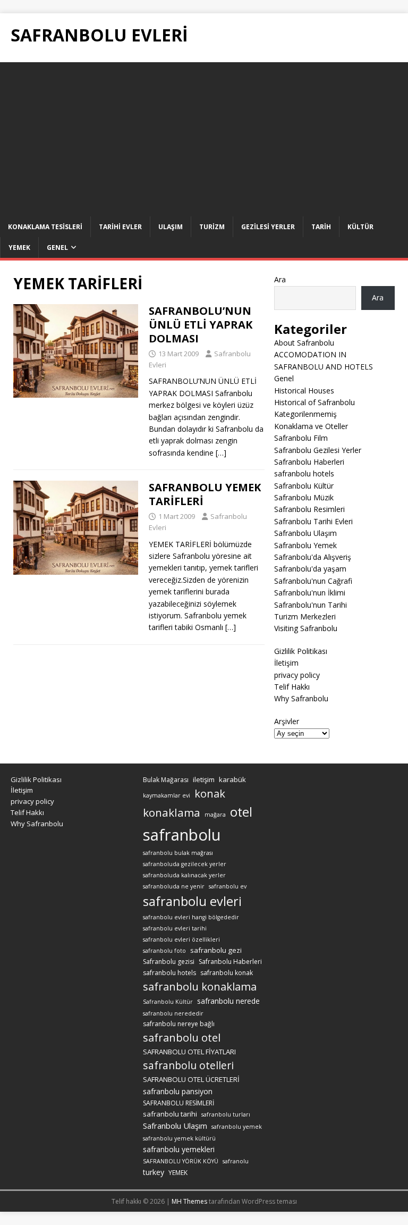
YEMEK (178, 1172)
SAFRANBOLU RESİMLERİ (178, 1102)
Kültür (360, 226)
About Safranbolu (304, 343)
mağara (215, 814)
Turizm (212, 226)
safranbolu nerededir (173, 1013)
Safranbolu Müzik (304, 497)
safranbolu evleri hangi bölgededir (191, 917)
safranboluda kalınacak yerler (184, 875)
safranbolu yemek (236, 1126)
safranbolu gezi (216, 950)
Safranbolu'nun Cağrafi (313, 581)
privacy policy (297, 675)
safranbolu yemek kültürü (179, 1138)
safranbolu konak (226, 972)
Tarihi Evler (120, 226)
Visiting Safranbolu (305, 628)
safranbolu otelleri (188, 1065)
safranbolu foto (164, 950)
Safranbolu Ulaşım (305, 533)
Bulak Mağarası (166, 779)
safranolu (236, 1161)
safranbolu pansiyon (177, 1091)
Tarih (321, 226)
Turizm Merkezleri (305, 616)
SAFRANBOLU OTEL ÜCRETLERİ (191, 1079)
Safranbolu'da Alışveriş (312, 557)
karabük (232, 779)
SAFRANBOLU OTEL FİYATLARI (189, 1051)
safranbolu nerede (228, 1001)
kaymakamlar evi (166, 795)
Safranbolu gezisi (168, 961)
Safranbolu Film (301, 438)
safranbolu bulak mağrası (178, 853)
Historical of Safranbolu (314, 402)
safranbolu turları (225, 1114)
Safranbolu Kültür (304, 486)
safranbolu (182, 834)
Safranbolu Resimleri (309, 509)
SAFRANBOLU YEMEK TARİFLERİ (205, 494)
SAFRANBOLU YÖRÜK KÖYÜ (180, 1161)
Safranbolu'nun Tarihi (310, 605)
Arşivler (286, 721)
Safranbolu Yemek (305, 545)
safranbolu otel (181, 1037)
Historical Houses (304, 390)
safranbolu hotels (304, 473)
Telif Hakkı (292, 687)
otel (241, 811)
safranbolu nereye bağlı (179, 1023)
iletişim (204, 779)
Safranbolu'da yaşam (310, 569)
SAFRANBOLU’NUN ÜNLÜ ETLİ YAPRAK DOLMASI (200, 325)
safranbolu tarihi (170, 1114)
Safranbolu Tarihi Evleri (313, 521)
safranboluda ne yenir (174, 886)
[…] (221, 453)
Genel (57, 247)
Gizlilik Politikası (300, 651)
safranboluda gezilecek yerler (184, 864)
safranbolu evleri (192, 901)
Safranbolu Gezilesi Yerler (317, 450)
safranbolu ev (227, 886)
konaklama (171, 812)
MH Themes (189, 1201)
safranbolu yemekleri (179, 1149)
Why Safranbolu (301, 698)
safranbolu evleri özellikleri (181, 939)
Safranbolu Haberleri (309, 462)
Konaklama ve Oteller (311, 426)
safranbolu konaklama (200, 986)
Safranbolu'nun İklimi (309, 593)
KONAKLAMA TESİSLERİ (45, 226)
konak (209, 793)
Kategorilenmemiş (305, 414)
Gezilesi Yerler (268, 226)
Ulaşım (170, 226)
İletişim (286, 663)
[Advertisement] (204, 136)
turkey (153, 1172)
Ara (280, 279)
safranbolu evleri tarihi (175, 928)
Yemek (19, 247)
